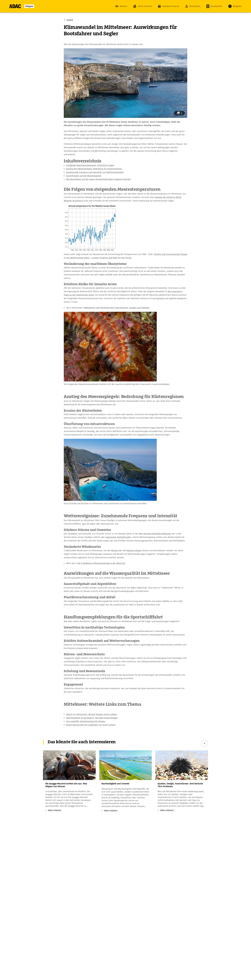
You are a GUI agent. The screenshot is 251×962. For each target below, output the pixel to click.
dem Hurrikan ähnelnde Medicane (155, 533)
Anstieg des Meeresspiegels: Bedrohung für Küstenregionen (94, 168)
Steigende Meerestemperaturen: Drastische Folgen (90, 165)
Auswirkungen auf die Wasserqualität (83, 175)
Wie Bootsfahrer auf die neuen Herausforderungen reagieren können (98, 179)
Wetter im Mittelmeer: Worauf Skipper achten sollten (91, 714)
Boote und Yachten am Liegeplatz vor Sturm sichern (90, 725)
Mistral (114, 550)
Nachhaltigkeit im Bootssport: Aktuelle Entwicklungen (92, 718)
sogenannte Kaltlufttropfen (118, 537)
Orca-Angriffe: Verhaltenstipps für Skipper (85, 721)
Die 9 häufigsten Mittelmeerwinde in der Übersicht (101, 563)
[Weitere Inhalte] (204, 743)
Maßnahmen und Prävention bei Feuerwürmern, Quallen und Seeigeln (116, 307)
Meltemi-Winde (133, 550)
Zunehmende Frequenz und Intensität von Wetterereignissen (95, 172)
